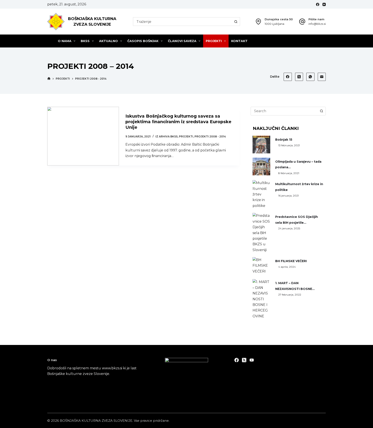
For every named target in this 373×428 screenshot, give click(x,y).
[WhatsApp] (310, 77)
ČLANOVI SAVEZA (182, 41)
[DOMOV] (49, 78)
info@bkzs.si (317, 23)
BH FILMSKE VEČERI (291, 261)
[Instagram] (252, 360)
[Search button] (236, 21)
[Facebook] (317, 4)
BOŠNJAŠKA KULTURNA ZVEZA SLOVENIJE (96, 421)
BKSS (85, 41)
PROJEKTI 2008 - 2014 (210, 136)
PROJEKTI (214, 41)
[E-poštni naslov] (322, 77)
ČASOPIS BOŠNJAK (142, 41)
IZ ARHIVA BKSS (166, 136)
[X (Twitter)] (299, 77)
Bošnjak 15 (283, 140)
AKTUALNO (108, 41)
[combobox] (182, 21)
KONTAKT (239, 41)
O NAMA (64, 41)
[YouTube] (324, 4)
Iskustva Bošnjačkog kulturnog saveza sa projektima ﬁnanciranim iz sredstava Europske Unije (178, 121)
